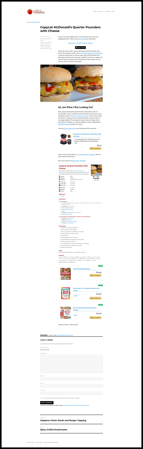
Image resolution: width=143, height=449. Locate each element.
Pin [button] (99, 177)
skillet (62, 195)
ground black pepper (72, 221)
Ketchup (63, 211)
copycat (50, 42)
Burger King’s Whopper (78, 160)
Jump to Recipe (81, 47)
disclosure (80, 39)
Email (42, 383)
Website (42, 390)
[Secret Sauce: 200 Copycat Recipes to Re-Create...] (66, 293)
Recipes (100, 11)
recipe (50, 48)
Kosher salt (70, 218)
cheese (45, 42)
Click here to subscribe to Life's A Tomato (80, 43)
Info (113, 11)
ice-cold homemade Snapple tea (85, 154)
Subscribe (107, 11)
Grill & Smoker (36, 22)
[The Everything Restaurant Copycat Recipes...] (66, 313)
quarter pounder (44, 48)
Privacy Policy (39, 442)
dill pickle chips (68, 214)
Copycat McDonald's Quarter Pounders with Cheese (45, 45)
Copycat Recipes (44, 38)
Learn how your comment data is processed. (76, 405)
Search (95, 11)
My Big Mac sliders (63, 124)
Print (95, 177)
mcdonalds (47, 47)
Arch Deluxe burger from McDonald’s (91, 53)
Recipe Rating (44, 347)
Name (42, 376)
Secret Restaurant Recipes (81, 269)
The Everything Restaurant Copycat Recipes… (84, 309)
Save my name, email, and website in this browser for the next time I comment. (61, 398)
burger (42, 42)
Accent (69, 219)
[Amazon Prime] (87, 295)
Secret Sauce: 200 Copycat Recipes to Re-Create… (86, 289)
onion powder (70, 222)
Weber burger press (70, 128)
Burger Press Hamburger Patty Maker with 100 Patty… (87, 135)
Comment (43, 353)
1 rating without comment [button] (64, 335)
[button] (94, 178)
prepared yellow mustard (67, 209)
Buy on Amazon (96, 148)
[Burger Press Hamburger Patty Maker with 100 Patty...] (66, 139)
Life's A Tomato (30, 442)
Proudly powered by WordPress (50, 442)
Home (28, 22)
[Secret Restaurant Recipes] (66, 274)
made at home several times (80, 116)
